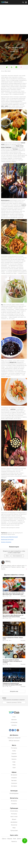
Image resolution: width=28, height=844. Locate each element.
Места (14, 745)
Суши (14, 767)
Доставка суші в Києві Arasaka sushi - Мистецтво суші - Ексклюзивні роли (13, 593)
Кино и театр (14, 816)
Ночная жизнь (14, 811)
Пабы (14, 764)
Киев (14, 838)
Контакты (14, 725)
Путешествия (14, 830)
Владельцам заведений (14, 737)
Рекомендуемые (14, 793)
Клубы (14, 750)
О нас (14, 716)
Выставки (14, 780)
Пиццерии (14, 756)
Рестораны (23, 596)
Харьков (9, 838)
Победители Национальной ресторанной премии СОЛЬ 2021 (12, 684)
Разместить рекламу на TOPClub (14, 702)
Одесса (4, 838)
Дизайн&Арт (14, 822)
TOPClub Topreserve (14, 740)
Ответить (3, 569)
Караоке (14, 753)
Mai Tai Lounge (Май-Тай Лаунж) (9, 537)
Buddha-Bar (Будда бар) (7, 539)
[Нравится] (21, 67)
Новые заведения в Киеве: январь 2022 (13, 638)
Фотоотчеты (14, 798)
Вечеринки (14, 775)
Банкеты (14, 759)
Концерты (14, 777)
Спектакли (14, 783)
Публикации (14, 808)
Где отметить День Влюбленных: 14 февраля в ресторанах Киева (13, 616)
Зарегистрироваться (17, 555)
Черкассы (14, 841)
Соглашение (14, 722)
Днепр (19, 838)
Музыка (14, 819)
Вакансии (14, 719)
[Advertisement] (14, 19)
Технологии (14, 825)
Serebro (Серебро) (6, 542)
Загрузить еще (14, 691)
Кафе (14, 762)
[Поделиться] (11, 67)
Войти (7, 555)
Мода (14, 827)
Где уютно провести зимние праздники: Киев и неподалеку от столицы (12, 661)
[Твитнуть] (6, 67)
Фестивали (14, 786)
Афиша (14, 772)
